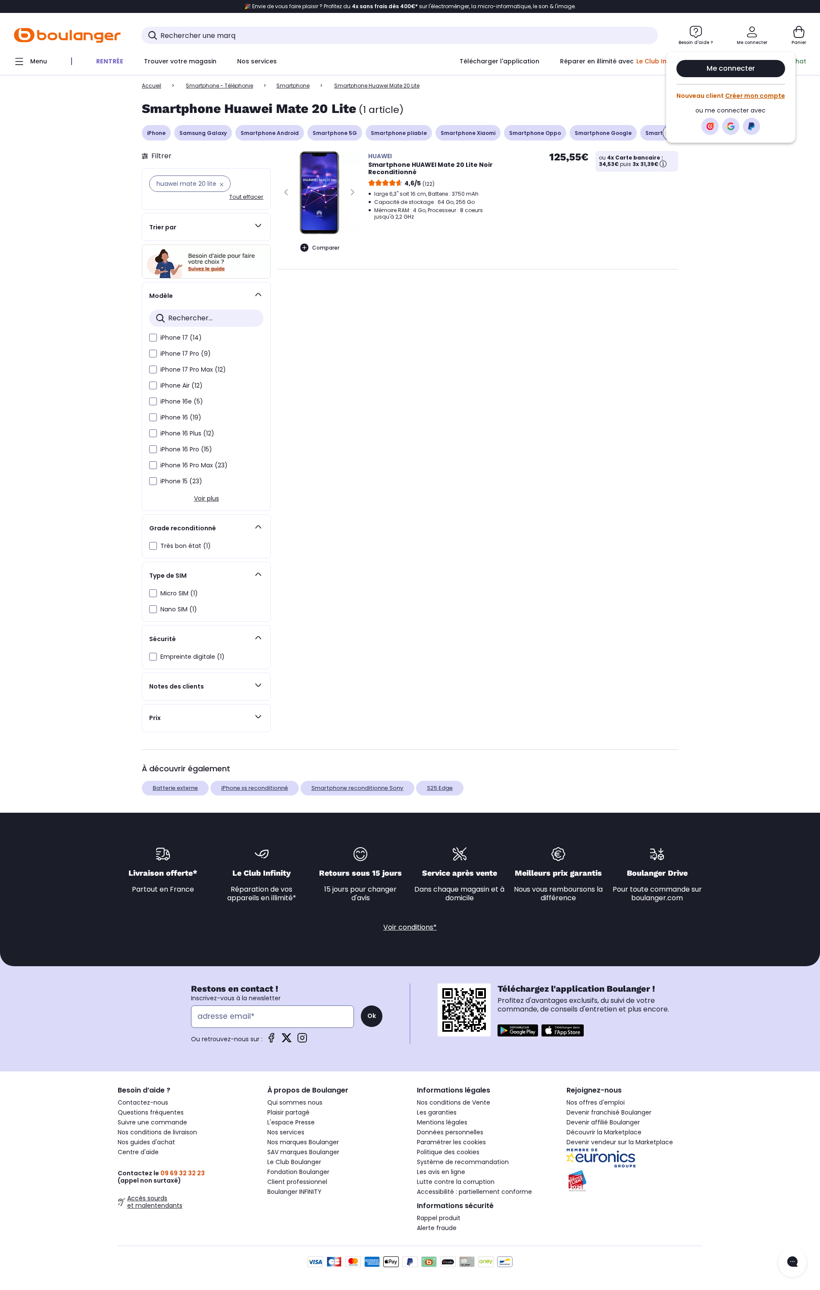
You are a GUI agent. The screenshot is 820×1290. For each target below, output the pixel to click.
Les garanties (437, 1112)
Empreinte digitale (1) (192, 656)
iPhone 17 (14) (181, 337)
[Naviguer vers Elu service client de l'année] (634, 1181)
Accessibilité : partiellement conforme (474, 1191)
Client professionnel (297, 1181)
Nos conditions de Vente (453, 1102)
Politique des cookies (448, 1152)
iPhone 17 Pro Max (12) (193, 369)
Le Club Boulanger (294, 1162)
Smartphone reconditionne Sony (357, 788)
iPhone (156, 133)
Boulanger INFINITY (294, 1191)
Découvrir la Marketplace (604, 1132)
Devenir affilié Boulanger (603, 1122)
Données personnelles (450, 1132)
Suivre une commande (152, 1122)
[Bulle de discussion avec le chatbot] (792, 1262)
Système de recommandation (463, 1162)
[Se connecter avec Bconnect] (710, 126)
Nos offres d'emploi (595, 1102)
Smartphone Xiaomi (468, 133)
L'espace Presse (291, 1122)
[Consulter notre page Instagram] (302, 1041)
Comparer (325, 247)
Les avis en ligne (441, 1172)
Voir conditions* (410, 927)
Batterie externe (175, 788)
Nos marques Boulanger (303, 1142)
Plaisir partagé (288, 1112)
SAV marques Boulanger (303, 1152)
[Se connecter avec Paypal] (751, 126)
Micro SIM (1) (179, 593)
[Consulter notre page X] (287, 1041)
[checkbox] (153, 337)
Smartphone (293, 85)
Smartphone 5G (335, 133)
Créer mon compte (755, 95)
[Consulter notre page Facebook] (271, 1041)
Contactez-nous (143, 1102)
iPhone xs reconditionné (254, 788)
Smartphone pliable (399, 133)
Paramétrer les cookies (451, 1142)
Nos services (285, 1132)
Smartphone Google (603, 133)
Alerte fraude (437, 1228)
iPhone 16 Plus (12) (187, 433)
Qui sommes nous (294, 1102)
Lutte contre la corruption (456, 1181)
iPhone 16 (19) (180, 417)
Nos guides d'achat (146, 1142)
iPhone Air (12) (181, 385)
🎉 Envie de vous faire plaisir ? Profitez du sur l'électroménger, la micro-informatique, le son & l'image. (410, 6)
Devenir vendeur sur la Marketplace (619, 1142)
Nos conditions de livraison (157, 1132)
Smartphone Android (270, 133)
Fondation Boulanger (298, 1172)
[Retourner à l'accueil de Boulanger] (67, 35)
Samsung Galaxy (203, 133)
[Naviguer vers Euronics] (634, 1158)
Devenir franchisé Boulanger (608, 1112)
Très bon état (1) (185, 546)
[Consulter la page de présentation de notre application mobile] (518, 1030)
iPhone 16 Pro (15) (186, 449)
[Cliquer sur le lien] (206, 261)
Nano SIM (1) (178, 609)
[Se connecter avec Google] (730, 126)
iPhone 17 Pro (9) (185, 353)
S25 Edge (440, 788)
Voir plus (206, 498)
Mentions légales (442, 1122)
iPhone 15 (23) (181, 481)
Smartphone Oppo (535, 133)
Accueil (151, 85)
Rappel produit (438, 1218)
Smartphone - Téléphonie (219, 85)
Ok (371, 1015)
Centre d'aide (138, 1152)
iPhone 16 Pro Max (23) (194, 465)
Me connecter (731, 68)
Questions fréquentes (151, 1112)
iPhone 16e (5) (181, 401)
